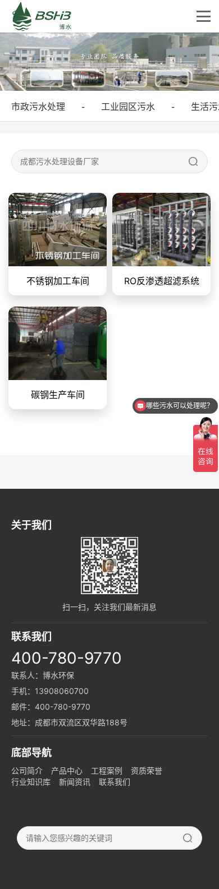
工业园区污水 (128, 106)
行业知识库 (31, 781)
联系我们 (114, 781)
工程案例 (106, 770)
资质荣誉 (146, 770)
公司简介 (27, 770)
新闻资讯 (74, 781)
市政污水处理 (38, 106)
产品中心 (67, 770)
